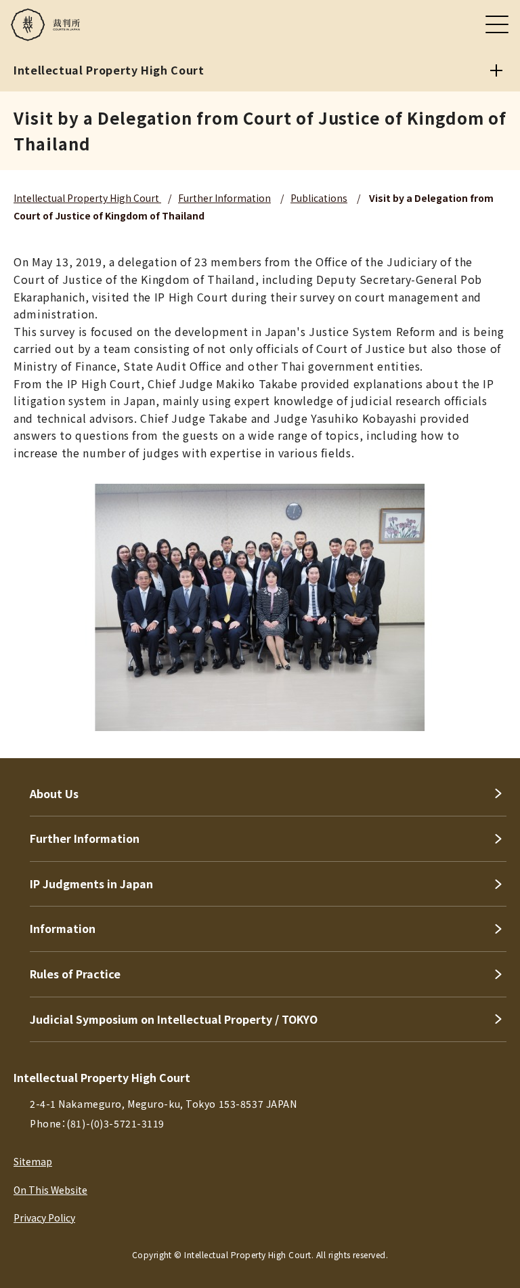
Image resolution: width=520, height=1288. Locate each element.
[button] (491, 1259)
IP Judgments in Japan (91, 883)
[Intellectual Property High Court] (496, 70)
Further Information (224, 198)
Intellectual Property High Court (87, 198)
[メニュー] (497, 24)
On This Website (50, 1190)
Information (62, 928)
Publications (318, 198)
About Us (54, 793)
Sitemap (33, 1161)
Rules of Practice (75, 973)
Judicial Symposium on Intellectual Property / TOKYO (174, 1019)
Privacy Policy (44, 1217)
